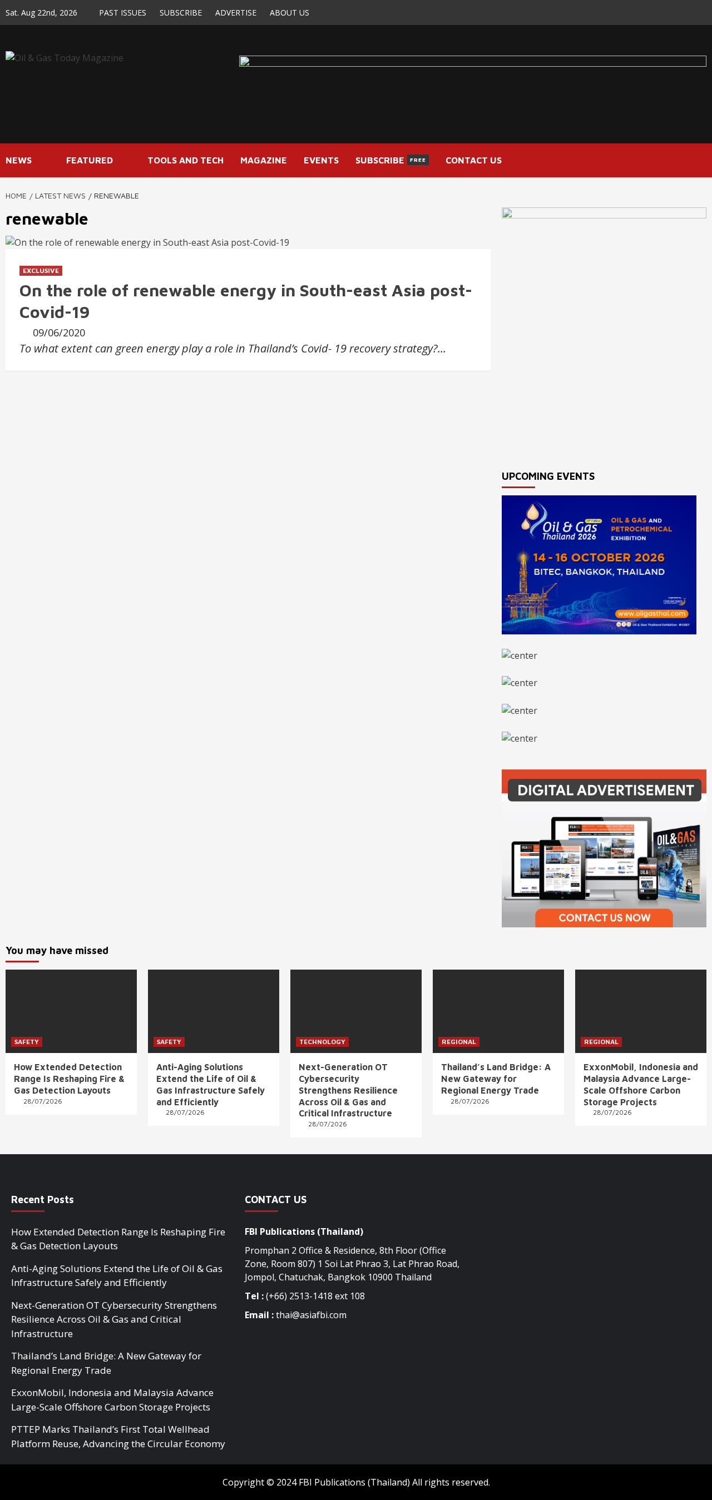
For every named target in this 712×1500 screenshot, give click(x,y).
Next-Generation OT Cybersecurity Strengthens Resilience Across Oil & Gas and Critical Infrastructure (348, 1090)
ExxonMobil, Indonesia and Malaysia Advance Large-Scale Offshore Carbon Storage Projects (112, 1399)
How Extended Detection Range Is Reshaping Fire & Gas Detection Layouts (69, 1078)
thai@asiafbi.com (311, 1315)
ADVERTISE (235, 12)
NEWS (19, 160)
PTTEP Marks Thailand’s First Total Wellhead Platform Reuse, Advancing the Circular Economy (118, 1436)
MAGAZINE (263, 160)
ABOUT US (289, 12)
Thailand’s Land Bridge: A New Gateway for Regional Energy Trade (496, 1078)
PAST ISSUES (122, 12)
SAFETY (26, 1041)
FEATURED (89, 160)
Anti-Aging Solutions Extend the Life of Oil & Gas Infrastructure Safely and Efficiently (116, 1275)
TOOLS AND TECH (185, 160)
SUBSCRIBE (181, 12)
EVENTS (321, 160)
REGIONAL (459, 1041)
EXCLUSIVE (41, 270)
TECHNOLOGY (322, 1041)
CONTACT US (474, 160)
